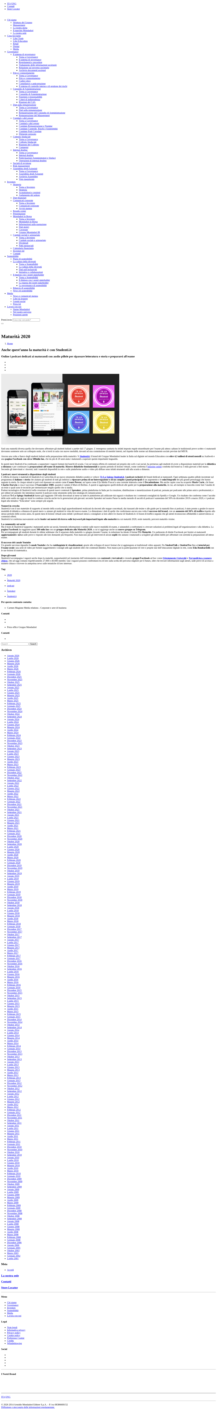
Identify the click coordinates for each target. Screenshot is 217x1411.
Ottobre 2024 (13, 714)
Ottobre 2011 (13, 1120)
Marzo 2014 (12, 1043)
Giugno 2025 (13, 693)
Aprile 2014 (12, 1040)
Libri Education (20, 41)
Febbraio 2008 (14, 1237)
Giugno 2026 (13, 661)
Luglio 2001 (13, 1258)
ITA (9, 3)
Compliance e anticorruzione (32, 83)
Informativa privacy (16, 1330)
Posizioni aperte (20, 314)
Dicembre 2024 (14, 708)
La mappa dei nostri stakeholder (34, 283)
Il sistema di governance (24, 54)
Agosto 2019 (13, 876)
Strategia (17, 184)
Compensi (23, 147)
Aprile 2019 (12, 886)
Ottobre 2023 (13, 746)
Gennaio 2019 (13, 894)
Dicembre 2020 (14, 836)
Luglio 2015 (13, 1001)
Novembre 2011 (14, 1117)
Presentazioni (19, 213)
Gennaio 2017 (13, 958)
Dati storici (24, 227)
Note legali (12, 1327)
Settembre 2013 (14, 1059)
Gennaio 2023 (13, 770)
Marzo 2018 (12, 921)
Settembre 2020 (14, 844)
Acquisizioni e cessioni (29, 192)
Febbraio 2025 (14, 703)
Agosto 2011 (13, 1125)
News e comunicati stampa (25, 296)
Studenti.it (84, 456)
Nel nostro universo (22, 312)
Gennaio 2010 (13, 1176)
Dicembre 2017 (14, 929)
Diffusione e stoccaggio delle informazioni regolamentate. (28, 1407)
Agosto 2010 (13, 1157)
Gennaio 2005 (13, 1248)
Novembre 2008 (14, 1213)
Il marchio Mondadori (23, 30)
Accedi (10, 1270)
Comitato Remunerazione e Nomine (35, 126)
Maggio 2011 (13, 1133)
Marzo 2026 (12, 669)
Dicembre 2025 (14, 677)
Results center (19, 211)
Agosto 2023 (13, 751)
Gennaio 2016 (13, 987)
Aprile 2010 (12, 1168)
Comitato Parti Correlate (30, 131)
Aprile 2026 (12, 666)
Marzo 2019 (12, 889)
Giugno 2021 (13, 820)
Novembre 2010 (14, 1149)
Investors (11, 182)
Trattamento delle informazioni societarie (38, 65)
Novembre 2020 (14, 839)
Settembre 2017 (14, 937)
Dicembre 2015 (14, 990)
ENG (13, 3)
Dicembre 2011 (14, 1115)
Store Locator (13, 9)
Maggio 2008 (13, 1229)
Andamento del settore (29, 195)
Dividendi (23, 243)
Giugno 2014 (13, 1035)
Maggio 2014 (13, 1038)
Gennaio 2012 (13, 1112)
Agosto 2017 (13, 940)
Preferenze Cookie (15, 1338)
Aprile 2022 (12, 793)
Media (16, 49)
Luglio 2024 (13, 722)
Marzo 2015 (12, 1011)
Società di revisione (22, 163)
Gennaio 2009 (13, 1208)
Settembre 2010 (14, 1155)
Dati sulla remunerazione (24, 105)
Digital (16, 46)
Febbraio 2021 (14, 831)
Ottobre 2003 (13, 1250)
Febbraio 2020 (14, 860)
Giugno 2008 (13, 1226)
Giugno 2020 (13, 849)
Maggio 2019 (13, 884)
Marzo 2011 (12, 1139)
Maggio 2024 (13, 727)
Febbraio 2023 (14, 767)
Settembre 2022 (14, 780)
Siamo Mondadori (21, 309)
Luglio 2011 (12, 1128)
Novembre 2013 (14, 1054)
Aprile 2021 (12, 825)
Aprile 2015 (12, 1009)
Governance (12, 51)
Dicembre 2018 (14, 897)
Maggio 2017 (13, 948)
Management (19, 25)
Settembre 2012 (14, 1091)
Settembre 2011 (14, 1123)
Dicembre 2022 (14, 772)
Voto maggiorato (26, 179)
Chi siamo (12, 20)
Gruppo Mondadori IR (29, 232)
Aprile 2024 (12, 730)
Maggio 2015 (13, 1006)
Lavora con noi (14, 306)
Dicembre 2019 (14, 865)
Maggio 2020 (13, 852)
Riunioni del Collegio (29, 144)
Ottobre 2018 (13, 902)
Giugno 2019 (13, 881)
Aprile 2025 (12, 698)
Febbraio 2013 (14, 1078)
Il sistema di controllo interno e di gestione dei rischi (43, 86)
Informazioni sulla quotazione (32, 224)
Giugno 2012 (13, 1099)
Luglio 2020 (13, 847)
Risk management (21, 166)
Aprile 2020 (12, 855)
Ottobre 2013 (13, 1056)
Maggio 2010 (13, 1165)
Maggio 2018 (13, 916)
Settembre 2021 (14, 812)
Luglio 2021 (13, 817)
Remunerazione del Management (34, 115)
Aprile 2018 (12, 918)
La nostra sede (19, 33)
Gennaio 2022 (13, 801)
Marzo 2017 (12, 953)
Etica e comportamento (23, 73)
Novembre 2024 (14, 711)
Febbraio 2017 (14, 955)
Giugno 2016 (13, 974)
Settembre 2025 (14, 685)
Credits (10, 1340)
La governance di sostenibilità (33, 285)
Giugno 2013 (13, 1067)
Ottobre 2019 (13, 870)
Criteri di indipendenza (29, 99)
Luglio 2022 (13, 786)
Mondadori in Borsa (22, 216)
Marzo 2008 (12, 1234)
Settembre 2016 (14, 969)
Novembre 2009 (14, 1181)
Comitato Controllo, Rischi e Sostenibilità (38, 128)
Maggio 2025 (13, 695)
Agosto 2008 (13, 1221)
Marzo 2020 (12, 857)
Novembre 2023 (14, 743)
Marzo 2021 (12, 828)
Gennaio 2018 (13, 926)
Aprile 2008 (12, 1232)
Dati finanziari (19, 198)
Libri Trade (18, 38)
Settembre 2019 (14, 873)
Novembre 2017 (14, 932)
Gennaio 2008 (13, 1240)
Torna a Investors (27, 187)
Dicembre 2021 (14, 804)
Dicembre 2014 (14, 1019)
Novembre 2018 (14, 900)
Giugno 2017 (13, 945)
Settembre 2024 (14, 716)
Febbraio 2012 (14, 1110)
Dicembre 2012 (14, 1083)
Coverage (23, 229)
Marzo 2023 (12, 764)
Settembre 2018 (14, 905)
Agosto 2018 (13, 908)
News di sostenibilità (22, 290)
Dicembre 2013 (14, 1051)
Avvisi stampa (25, 208)
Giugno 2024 (13, 724)
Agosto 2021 (13, 815)
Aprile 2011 (12, 1136)
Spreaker (11, 591)
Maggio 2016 (13, 977)
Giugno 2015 (13, 1003)
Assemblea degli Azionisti (25, 168)
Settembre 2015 (14, 998)
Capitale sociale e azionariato (26, 235)
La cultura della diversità (24, 261)
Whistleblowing (14, 1343)
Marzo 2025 (12, 701)
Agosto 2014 (13, 1030)
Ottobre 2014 (13, 1025)
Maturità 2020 (13, 580)
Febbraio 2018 (14, 924)
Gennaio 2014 (13, 1048)
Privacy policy (14, 1332)
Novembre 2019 (14, 868)
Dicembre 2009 (14, 1179)
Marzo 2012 (12, 1107)
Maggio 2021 (13, 823)
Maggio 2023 (13, 759)
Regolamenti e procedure (30, 62)
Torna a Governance (28, 57)
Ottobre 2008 (13, 1216)
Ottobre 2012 (13, 1088)
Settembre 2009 (14, 1187)
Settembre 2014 (14, 1027)
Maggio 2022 (13, 791)
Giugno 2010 (13, 1163)
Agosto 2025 (13, 687)
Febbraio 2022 (14, 799)
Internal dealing (20, 150)
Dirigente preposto (27, 134)
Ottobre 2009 (13, 1184)
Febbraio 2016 (14, 985)
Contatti (10, 6)
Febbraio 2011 (14, 1141)
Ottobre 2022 (13, 778)
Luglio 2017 (13, 942)
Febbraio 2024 (14, 735)
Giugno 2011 (13, 1131)
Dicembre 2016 (14, 961)
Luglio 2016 (13, 971)
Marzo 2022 (12, 796)
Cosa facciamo (14, 36)
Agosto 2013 (13, 1062)
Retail (15, 43)
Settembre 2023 (14, 748)
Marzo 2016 (12, 982)
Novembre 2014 (14, 1022)
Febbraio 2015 (14, 1014)
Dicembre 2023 (14, 740)
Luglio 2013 (13, 1064)
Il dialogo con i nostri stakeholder (28, 275)
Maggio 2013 (13, 1070)
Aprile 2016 (12, 979)
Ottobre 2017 (13, 934)
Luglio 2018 (13, 910)
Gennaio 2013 (13, 1080)
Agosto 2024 (13, 719)
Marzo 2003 (12, 1253)
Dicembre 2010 (14, 1147)
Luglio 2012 (13, 1096)
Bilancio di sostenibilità (24, 288)
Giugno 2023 (13, 756)
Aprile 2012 (12, 1104)
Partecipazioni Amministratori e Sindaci (37, 158)
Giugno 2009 (13, 1195)
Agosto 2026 (13, 655)
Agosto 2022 (13, 783)
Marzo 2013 (12, 1075)
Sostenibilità (12, 256)
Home (10, 343)
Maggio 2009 (13, 1197)
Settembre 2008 (14, 1218)
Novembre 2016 (14, 963)
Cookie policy (13, 1335)
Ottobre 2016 (13, 966)
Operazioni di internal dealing (32, 160)
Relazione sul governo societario (34, 67)
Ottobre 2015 (13, 995)
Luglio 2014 (13, 1033)
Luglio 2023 (13, 754)
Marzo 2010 (12, 1171)
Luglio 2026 (13, 658)
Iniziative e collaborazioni (31, 272)
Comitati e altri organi (23, 118)
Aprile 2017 (12, 950)
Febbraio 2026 (14, 671)
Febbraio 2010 (14, 1173)
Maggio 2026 (13, 663)
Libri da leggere (20, 298)
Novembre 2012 (14, 1086)
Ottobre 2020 (13, 841)
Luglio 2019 (13, 878)
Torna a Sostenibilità (28, 264)
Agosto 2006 (13, 1245)
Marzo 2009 (12, 1202)
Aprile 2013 (12, 1072)
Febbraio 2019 (14, 892)
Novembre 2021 (14, 807)
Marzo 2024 (12, 732)
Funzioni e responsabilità (30, 97)
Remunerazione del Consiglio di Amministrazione (42, 113)
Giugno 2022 (13, 788)
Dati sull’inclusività (28, 269)
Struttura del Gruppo (22, 22)
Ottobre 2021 (13, 809)
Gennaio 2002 (13, 1256)
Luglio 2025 (13, 690)
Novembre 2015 (14, 993)
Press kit (17, 304)
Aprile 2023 (12, 762)
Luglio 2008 (13, 1224)
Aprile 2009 (12, 1200)
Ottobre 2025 (13, 682)
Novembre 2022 (14, 775)
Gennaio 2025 (13, 706)
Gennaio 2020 (13, 863)
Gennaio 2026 (13, 674)
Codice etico (25, 81)
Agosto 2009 (13, 1189)
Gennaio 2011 (13, 1144)
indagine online (154, 466)
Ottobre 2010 (13, 1152)
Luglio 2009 (13, 1192)
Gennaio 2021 (13, 833)
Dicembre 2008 (14, 1210)
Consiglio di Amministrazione (27, 89)
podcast (10, 585)
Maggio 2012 (13, 1102)
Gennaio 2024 (13, 738)
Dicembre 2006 (14, 1242)
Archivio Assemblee (28, 176)
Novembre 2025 (14, 679)
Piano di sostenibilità (22, 259)
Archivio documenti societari (32, 70)
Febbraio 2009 (14, 1205)
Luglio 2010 (13, 1160)
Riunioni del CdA (27, 102)
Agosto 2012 (13, 1094)
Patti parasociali (26, 245)
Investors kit (18, 251)
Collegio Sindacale (22, 136)
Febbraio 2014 (14, 1046)
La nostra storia (20, 28)
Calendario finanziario (23, 248)
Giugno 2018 (13, 913)
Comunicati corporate (23, 200)
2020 (9, 575)
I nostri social (19, 301)
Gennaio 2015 (13, 1017)
